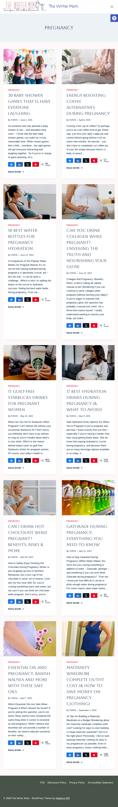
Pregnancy (14, 90)
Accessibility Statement (100, 782)
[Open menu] (112, 6)
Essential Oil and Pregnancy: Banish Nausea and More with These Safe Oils (29, 679)
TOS (42, 782)
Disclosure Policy (56, 782)
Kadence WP (63, 798)
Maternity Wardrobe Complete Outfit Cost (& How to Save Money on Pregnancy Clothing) (85, 685)
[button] (114, 18)
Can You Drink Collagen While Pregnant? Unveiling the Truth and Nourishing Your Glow (86, 248)
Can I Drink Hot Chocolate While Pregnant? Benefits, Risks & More (27, 538)
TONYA (14, 120)
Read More (16, 172)
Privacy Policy (77, 782)
